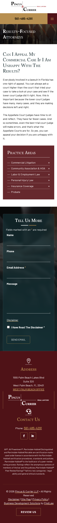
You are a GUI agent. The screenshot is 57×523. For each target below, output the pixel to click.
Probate (15, 191)
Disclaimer (12, 320)
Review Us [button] (28, 512)
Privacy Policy (40, 499)
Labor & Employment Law (25, 174)
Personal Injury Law (22, 180)
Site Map (26, 499)
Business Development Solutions (22, 503)
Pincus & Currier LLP (27, 491)
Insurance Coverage (22, 186)
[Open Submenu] (49, 163)
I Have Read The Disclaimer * (28, 327)
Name (10, 235)
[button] (52, 18)
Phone (10, 251)
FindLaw (49, 503)
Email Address (16, 267)
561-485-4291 (24, 18)
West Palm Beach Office (28, 389)
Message (12, 283)
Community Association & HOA (28, 168)
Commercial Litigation (23, 162)
